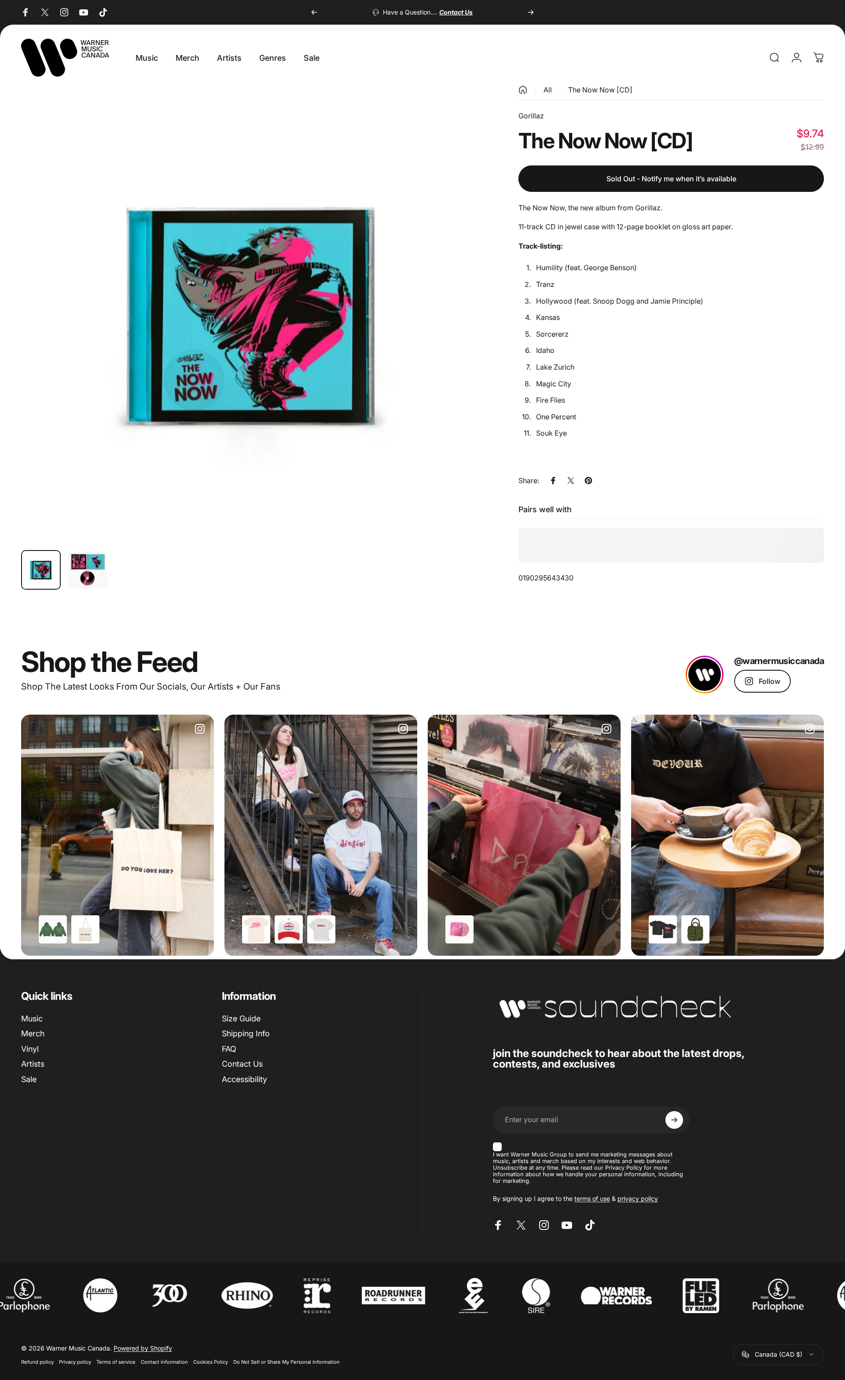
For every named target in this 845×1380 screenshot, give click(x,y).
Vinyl (30, 1048)
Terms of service (116, 1362)
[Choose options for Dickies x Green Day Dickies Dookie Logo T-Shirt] (321, 929)
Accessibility (244, 1079)
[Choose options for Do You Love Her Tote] (85, 929)
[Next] (530, 12)
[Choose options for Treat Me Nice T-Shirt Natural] (256, 929)
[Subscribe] (674, 1120)
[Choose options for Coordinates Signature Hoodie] (53, 929)
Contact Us (242, 1063)
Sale (29, 1079)
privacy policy (637, 1198)
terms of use (592, 1198)
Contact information (164, 1362)
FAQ (229, 1048)
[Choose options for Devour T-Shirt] (663, 929)
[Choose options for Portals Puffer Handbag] (695, 929)
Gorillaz (531, 115)
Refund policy (37, 1362)
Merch (32, 1033)
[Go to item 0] (41, 570)
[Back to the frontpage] (522, 89)
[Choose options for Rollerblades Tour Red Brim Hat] (289, 929)
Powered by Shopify (143, 1348)
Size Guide (241, 1018)
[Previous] (314, 12)
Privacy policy (75, 1362)
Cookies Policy (210, 1362)
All (548, 89)
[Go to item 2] (87, 570)
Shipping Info (246, 1033)
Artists (32, 1063)
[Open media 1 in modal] (250, 314)
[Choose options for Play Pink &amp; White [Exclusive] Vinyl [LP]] (459, 929)
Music (32, 1018)
